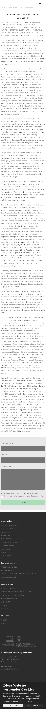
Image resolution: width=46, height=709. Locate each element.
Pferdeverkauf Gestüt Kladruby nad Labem (16, 592)
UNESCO (4, 605)
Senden (23, 502)
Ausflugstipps (6, 539)
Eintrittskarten (7, 535)
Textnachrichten (7, 466)
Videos (3, 552)
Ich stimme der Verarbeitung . (24, 496)
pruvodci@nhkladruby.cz (9, 669)
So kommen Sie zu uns (9, 542)
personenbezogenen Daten (34, 496)
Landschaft (5, 602)
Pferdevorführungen (9, 567)
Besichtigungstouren (9, 525)
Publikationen (6, 556)
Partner (4, 620)
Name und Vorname (9, 443)
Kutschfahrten (6, 570)
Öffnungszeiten (7, 529)
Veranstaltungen (7, 546)
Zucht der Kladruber (8, 588)
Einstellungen (13, 705)
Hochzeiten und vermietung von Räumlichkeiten (18, 574)
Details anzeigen (26, 701)
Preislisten (5, 532)
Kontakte (4, 623)
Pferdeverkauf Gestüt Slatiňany (13, 595)
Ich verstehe (33, 705)
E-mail (4, 455)
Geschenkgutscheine (9, 577)
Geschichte (5, 609)
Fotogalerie (5, 549)
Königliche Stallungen (9, 598)
